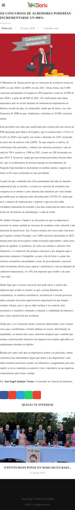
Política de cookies (44, 499)
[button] (4, 395)
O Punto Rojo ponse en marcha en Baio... (37, 467)
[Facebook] (36, 486)
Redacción (7, 28)
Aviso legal (27, 499)
